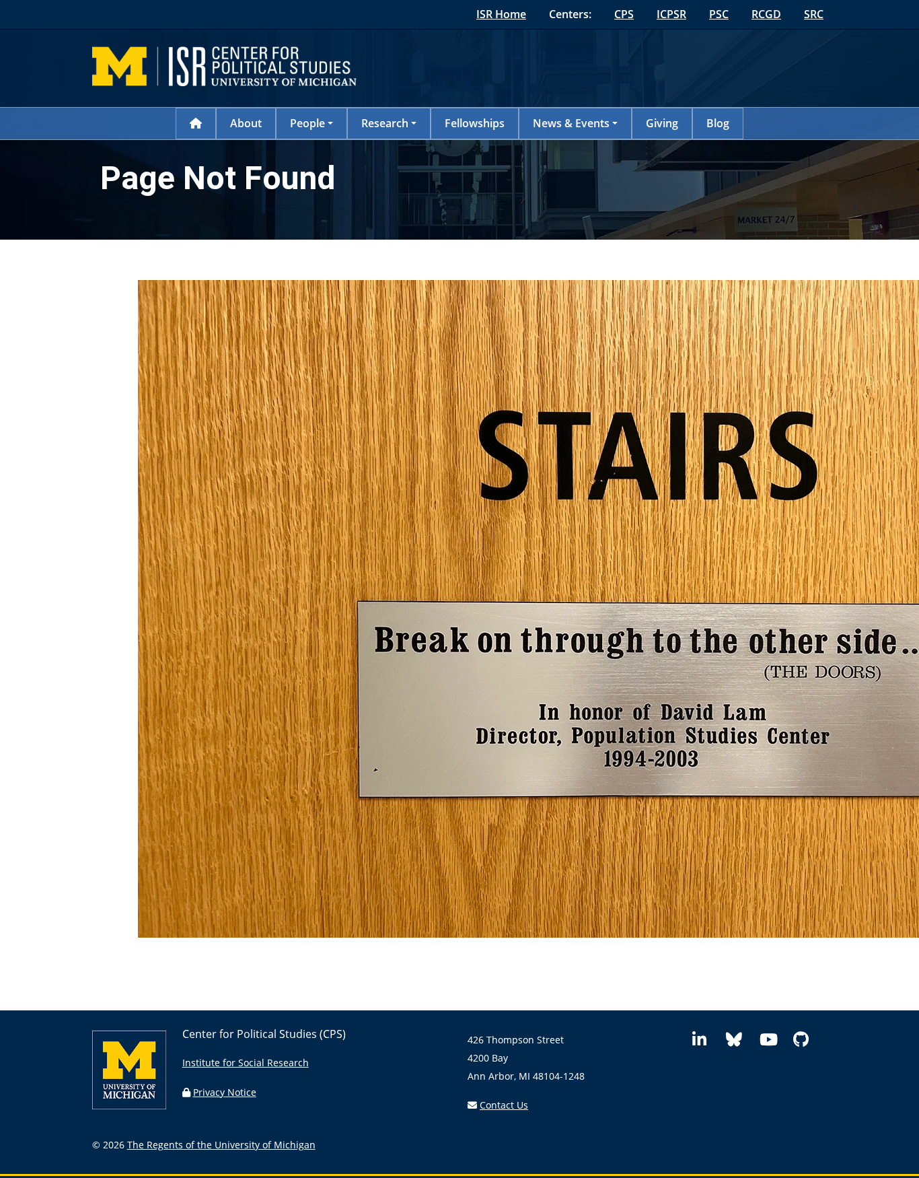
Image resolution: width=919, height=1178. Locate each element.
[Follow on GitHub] (807, 1041)
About (246, 123)
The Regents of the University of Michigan (221, 1144)
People (307, 123)
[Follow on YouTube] (774, 1041)
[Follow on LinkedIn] (706, 1041)
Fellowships (475, 123)
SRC (813, 14)
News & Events (571, 123)
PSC (719, 14)
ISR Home (501, 14)
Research (384, 123)
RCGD (766, 14)
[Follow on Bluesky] (740, 1041)
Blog (717, 123)
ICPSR (671, 14)
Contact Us (504, 1105)
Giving (662, 123)
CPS (624, 14)
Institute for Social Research (245, 1062)
